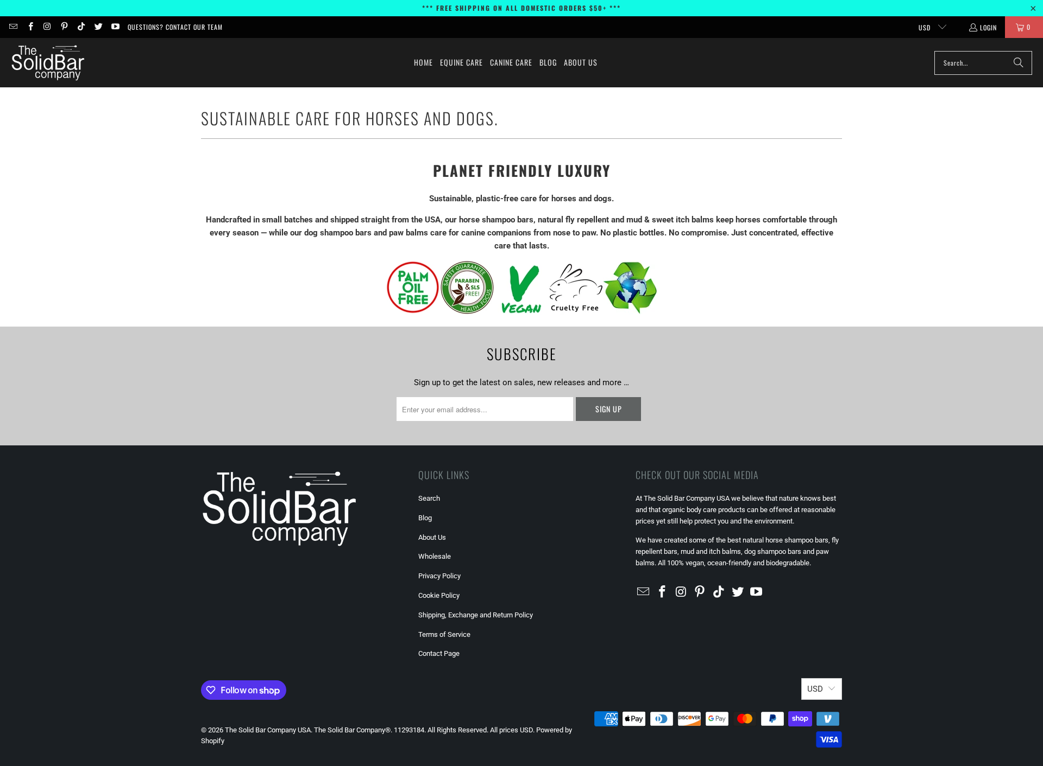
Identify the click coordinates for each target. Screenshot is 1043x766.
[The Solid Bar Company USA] (47, 62)
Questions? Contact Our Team (175, 26)
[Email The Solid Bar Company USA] (12, 26)
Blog (425, 518)
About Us (432, 537)
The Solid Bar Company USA (268, 730)
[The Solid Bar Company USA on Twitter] (97, 26)
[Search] (1018, 63)
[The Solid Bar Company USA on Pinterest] (63, 26)
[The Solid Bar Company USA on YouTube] (115, 26)
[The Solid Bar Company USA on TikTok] (80, 26)
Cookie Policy (439, 595)
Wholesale (434, 556)
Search (429, 498)
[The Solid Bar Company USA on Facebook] (29, 26)
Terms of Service (444, 634)
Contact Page (439, 653)
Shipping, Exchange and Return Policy (475, 615)
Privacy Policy (439, 576)
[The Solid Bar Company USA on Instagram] (47, 26)
